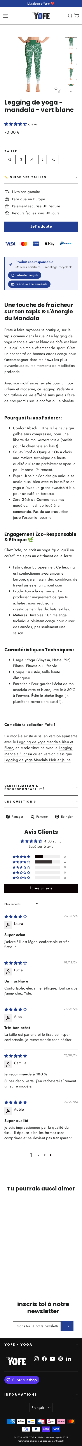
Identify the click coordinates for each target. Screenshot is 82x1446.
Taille (10, 151)
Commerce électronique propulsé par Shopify (41, 1440)
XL (53, 159)
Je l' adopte (41, 226)
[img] (15, 916)
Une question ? (20, 801)
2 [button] (38, 1155)
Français (38, 1407)
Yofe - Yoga (18, 1344)
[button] (16, 124)
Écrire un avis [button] (41, 888)
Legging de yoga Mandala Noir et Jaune (37, 759)
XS (10, 159)
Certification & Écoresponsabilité (24, 787)
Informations (20, 1394)
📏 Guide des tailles (25, 177)
